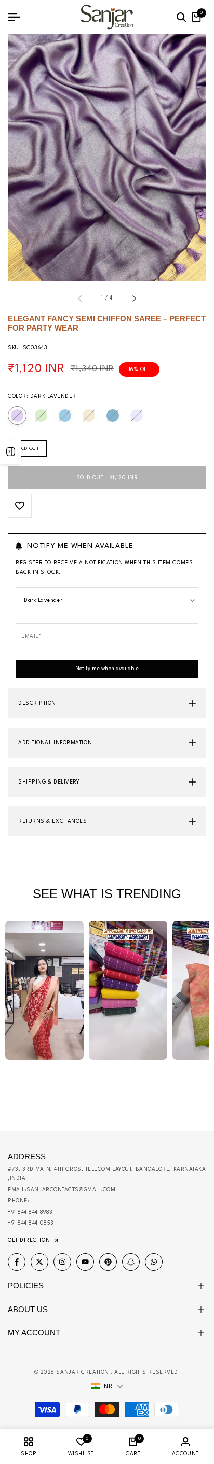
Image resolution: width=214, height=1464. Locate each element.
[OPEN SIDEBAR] (10, 451)
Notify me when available (107, 668)
